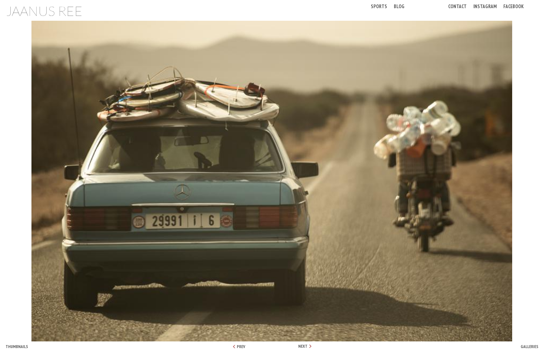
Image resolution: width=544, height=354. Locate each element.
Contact (457, 6)
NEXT (303, 346)
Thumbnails (17, 346)
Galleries (529, 346)
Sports (379, 6)
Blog (399, 6)
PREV (240, 346)
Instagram (485, 6)
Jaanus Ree (44, 11)
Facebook (513, 6)
